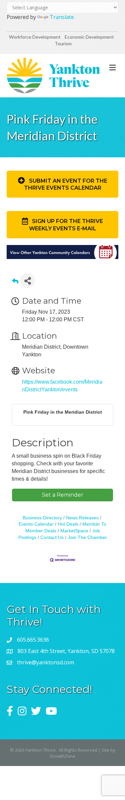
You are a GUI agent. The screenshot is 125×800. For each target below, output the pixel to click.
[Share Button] (27, 280)
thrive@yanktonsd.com (45, 662)
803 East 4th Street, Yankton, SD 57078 (66, 651)
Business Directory (42, 517)
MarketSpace (74, 530)
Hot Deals (68, 524)
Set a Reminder (62, 495)
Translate (62, 17)
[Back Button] (15, 282)
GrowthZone (62, 756)
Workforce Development (35, 37)
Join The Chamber (87, 537)
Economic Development (90, 37)
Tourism (63, 43)
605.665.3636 (33, 639)
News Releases (82, 517)
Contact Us (52, 537)
